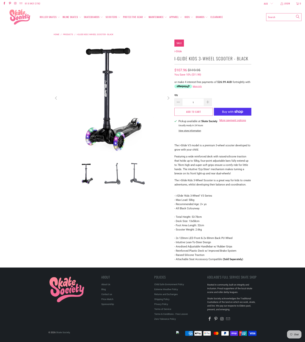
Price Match (107, 299)
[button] (50, 17)
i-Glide (178, 51)
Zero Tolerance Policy (165, 319)
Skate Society (63, 332)
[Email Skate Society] (20, 3)
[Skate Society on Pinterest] (9, 3)
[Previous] (56, 98)
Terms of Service (162, 309)
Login (287, 3)
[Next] (168, 98)
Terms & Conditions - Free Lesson (171, 314)
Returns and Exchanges (166, 294)
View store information (189, 130)
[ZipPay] (180, 333)
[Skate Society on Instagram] (15, 3)
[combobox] (283, 17)
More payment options (232, 120)
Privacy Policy (161, 304)
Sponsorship (107, 304)
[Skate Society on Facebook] (4, 3)
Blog (103, 289)
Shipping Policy (161, 299)
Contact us (106, 294)
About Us (105, 284)
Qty (176, 95)
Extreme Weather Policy (166, 289)
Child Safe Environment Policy (169, 284)
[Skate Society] (20, 17)
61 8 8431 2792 (32, 3)
